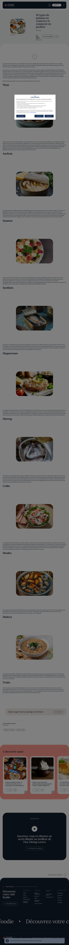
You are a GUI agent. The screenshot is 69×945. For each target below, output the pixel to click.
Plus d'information (33, 112)
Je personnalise (21, 116)
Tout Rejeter (39, 116)
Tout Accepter (49, 116)
